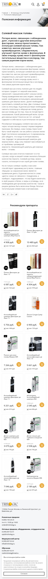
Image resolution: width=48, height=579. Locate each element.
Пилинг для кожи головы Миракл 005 (11, 356)
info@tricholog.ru (8, 544)
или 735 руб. (33, 449)
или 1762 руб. (10, 490)
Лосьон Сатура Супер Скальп (34, 315)
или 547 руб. (33, 490)
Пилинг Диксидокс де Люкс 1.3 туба (34, 231)
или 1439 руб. (10, 328)
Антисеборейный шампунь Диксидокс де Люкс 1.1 (12, 316)
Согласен (24, 574)
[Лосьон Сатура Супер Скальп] (35, 303)
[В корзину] (18, 241)
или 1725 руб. (33, 328)
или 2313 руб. (10, 409)
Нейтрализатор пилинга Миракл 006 (34, 477)
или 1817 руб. (10, 369)
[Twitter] (16, 194)
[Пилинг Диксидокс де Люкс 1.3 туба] (35, 219)
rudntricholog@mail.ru (10, 553)
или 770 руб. (10, 449)
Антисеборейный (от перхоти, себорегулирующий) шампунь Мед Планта (12, 233)
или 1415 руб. (33, 369)
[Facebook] (8, 194)
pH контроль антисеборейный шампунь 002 (33, 397)
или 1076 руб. (33, 288)
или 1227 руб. (10, 246)
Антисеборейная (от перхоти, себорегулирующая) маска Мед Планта (34, 275)
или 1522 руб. (10, 288)
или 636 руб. (33, 409)
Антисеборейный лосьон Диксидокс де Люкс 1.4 (34, 356)
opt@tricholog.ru (8, 534)
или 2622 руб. (33, 246)
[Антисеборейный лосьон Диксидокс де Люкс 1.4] (35, 343)
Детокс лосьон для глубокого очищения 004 (34, 437)
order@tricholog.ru (9, 525)
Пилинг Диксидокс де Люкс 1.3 (11, 273)
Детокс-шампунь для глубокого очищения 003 (11, 437)
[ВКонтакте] (4, 194)
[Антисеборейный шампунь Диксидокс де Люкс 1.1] (12, 303)
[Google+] (12, 194)
